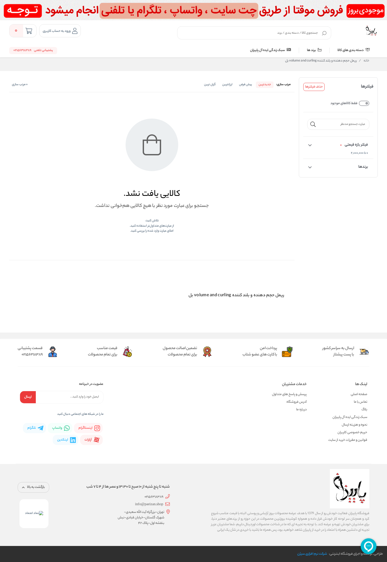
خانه (364, 61)
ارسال (28, 397)
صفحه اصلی (359, 394)
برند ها (311, 50)
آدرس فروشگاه (296, 402)
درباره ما (301, 409)
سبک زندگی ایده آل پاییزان (267, 50)
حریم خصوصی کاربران (352, 432)
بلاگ (364, 409)
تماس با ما (360, 402)
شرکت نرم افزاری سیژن (312, 554)
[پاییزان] (371, 30)
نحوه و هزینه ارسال (354, 425)
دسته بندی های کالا (351, 50)
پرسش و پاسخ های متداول (289, 394)
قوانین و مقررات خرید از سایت (347, 440)
